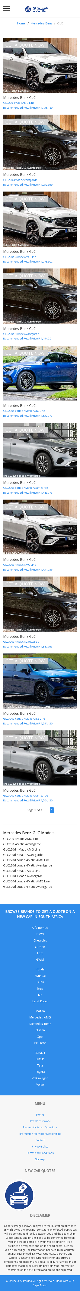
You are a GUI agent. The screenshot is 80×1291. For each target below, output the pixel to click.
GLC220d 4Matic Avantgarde (23, 855)
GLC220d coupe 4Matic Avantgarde (27, 865)
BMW (40, 934)
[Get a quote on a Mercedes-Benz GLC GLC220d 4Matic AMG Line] (40, 219)
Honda (40, 969)
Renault (40, 1053)
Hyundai (40, 976)
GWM (40, 959)
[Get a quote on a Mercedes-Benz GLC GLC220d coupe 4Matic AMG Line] (40, 373)
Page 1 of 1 (34, 810)
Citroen (40, 947)
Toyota (40, 1072)
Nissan (40, 1030)
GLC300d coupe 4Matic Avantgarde (27, 887)
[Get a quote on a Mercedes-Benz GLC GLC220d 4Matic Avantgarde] (40, 296)
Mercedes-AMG (40, 1017)
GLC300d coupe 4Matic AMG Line (26, 881)
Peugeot (40, 1043)
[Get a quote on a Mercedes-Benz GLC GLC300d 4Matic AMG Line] (40, 527)
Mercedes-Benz (41, 23)
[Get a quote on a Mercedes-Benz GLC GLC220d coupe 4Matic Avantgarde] (40, 450)
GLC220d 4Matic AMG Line (21, 849)
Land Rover (40, 1001)
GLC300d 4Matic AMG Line (21, 871)
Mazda (40, 1011)
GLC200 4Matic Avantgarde (22, 844)
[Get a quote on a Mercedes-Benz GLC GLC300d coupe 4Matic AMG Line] (40, 681)
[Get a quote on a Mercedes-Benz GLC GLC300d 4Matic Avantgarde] (40, 604)
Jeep (40, 988)
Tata (40, 1065)
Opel (40, 1036)
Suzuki (40, 1059)
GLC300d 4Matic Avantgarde (23, 876)
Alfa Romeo (40, 928)
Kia (40, 995)
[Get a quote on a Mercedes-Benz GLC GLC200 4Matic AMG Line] (40, 65)
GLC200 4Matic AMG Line (21, 839)
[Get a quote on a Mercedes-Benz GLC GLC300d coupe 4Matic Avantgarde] (40, 757)
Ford (40, 953)
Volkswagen (40, 1078)
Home (21, 23)
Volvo (40, 1084)
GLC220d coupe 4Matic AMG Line (26, 860)
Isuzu (40, 982)
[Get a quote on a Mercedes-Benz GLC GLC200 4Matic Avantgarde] (40, 142)
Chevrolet (40, 940)
